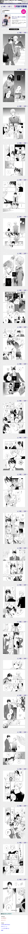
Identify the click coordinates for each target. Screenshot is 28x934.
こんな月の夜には (5, 928)
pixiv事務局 (3, 918)
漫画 (2, 930)
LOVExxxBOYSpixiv (5, 924)
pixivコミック (4, 926)
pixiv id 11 (3, 920)
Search (25, 1)
